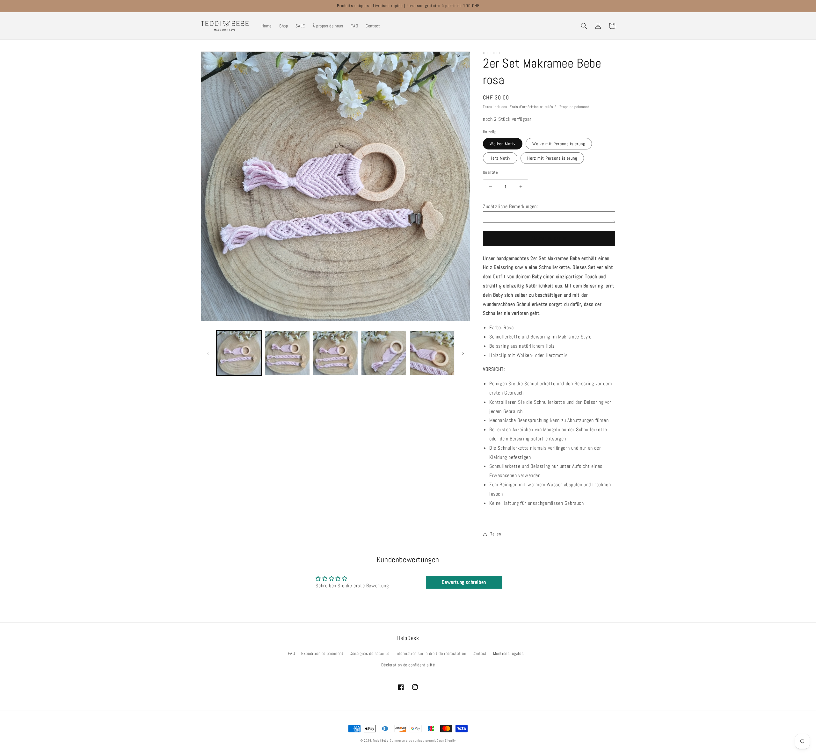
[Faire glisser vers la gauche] (208, 353)
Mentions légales (508, 653)
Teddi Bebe (381, 740)
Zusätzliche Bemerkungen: (510, 206)
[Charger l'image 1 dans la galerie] (238, 352)
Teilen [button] (495, 534)
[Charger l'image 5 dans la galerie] (432, 352)
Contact (479, 653)
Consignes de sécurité (370, 653)
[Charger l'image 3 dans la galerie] (335, 352)
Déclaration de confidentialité (408, 665)
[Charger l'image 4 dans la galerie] (383, 352)
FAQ (291, 653)
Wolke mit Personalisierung (558, 144)
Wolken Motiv (503, 144)
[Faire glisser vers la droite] (463, 353)
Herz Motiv (500, 158)
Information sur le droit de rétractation (431, 653)
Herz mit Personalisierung (552, 158)
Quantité (490, 172)
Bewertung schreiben (464, 582)
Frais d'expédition (524, 106)
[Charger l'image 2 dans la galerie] (287, 352)
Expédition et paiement (322, 653)
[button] (584, 26)
